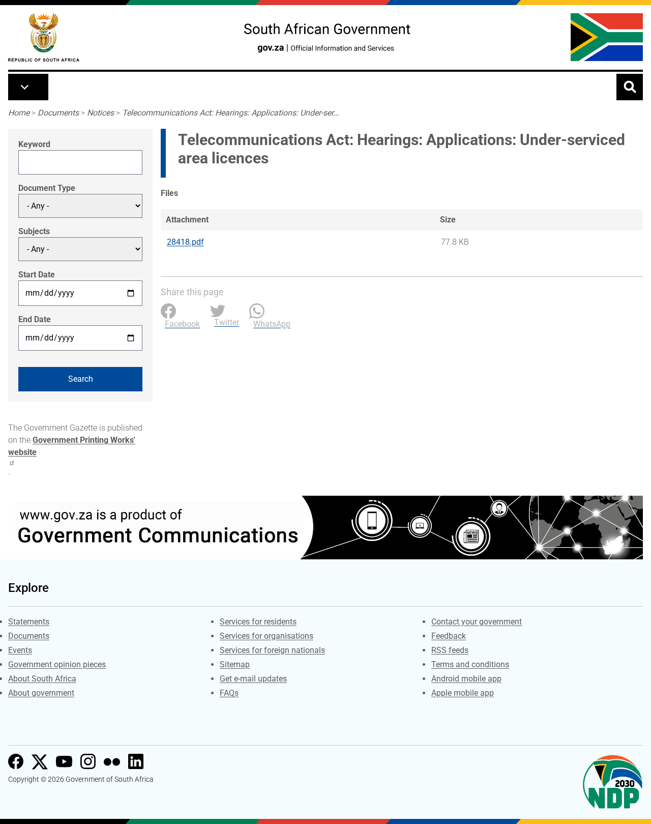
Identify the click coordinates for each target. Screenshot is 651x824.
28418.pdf (185, 242)
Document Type (46, 188)
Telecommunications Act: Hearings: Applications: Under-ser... (230, 113)
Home (18, 113)
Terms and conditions (470, 664)
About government (41, 693)
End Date (34, 319)
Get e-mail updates (253, 679)
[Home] (43, 37)
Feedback (448, 636)
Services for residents (258, 622)
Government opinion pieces (57, 664)
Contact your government (476, 622)
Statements (28, 622)
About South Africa (42, 679)
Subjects (34, 231)
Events (20, 650)
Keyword (34, 144)
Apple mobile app (462, 693)
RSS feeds (449, 650)
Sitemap (235, 664)
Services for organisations (266, 636)
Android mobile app (466, 679)
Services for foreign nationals (272, 650)
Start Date (36, 274)
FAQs (229, 693)
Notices (100, 113)
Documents (58, 113)
